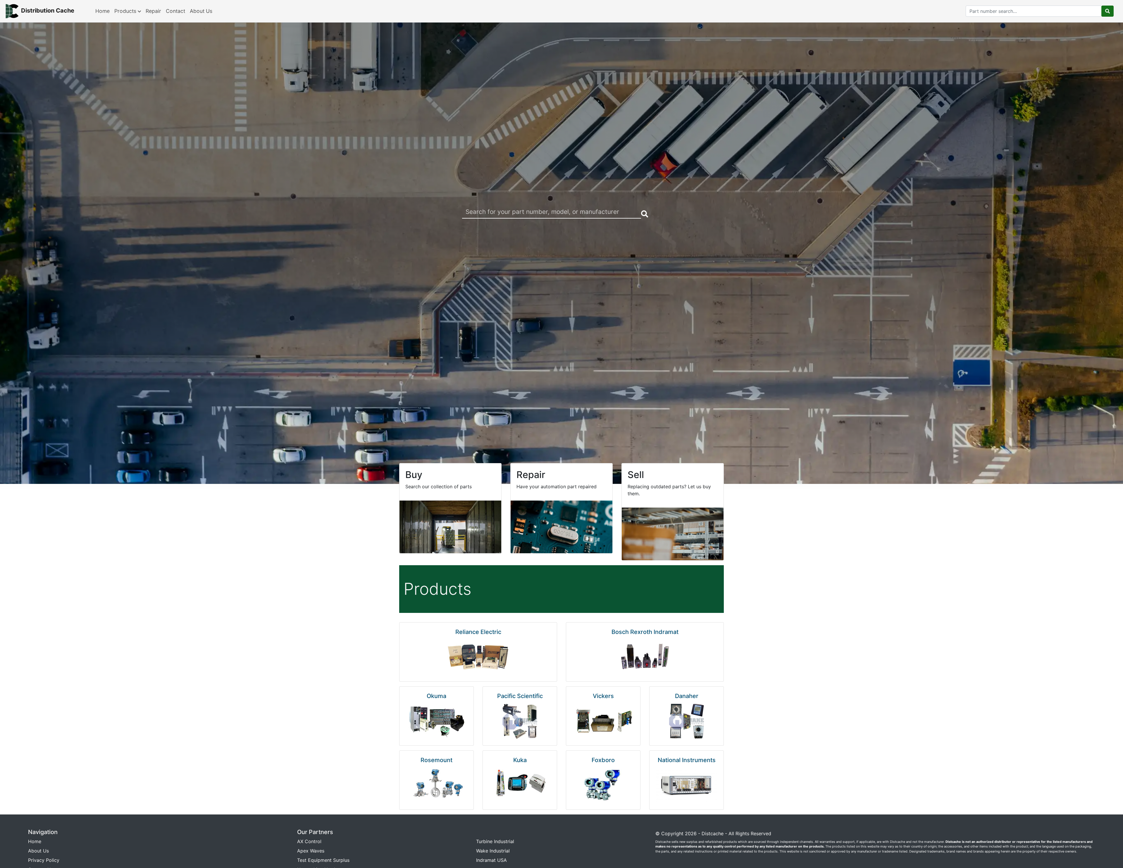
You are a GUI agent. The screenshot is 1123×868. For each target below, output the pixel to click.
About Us (201, 11)
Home (102, 11)
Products (126, 11)
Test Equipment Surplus (323, 860)
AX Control (309, 841)
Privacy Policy (43, 860)
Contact (175, 11)
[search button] (1107, 11)
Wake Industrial (493, 851)
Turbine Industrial (495, 841)
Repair (153, 11)
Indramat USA (491, 860)
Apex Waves (310, 851)
